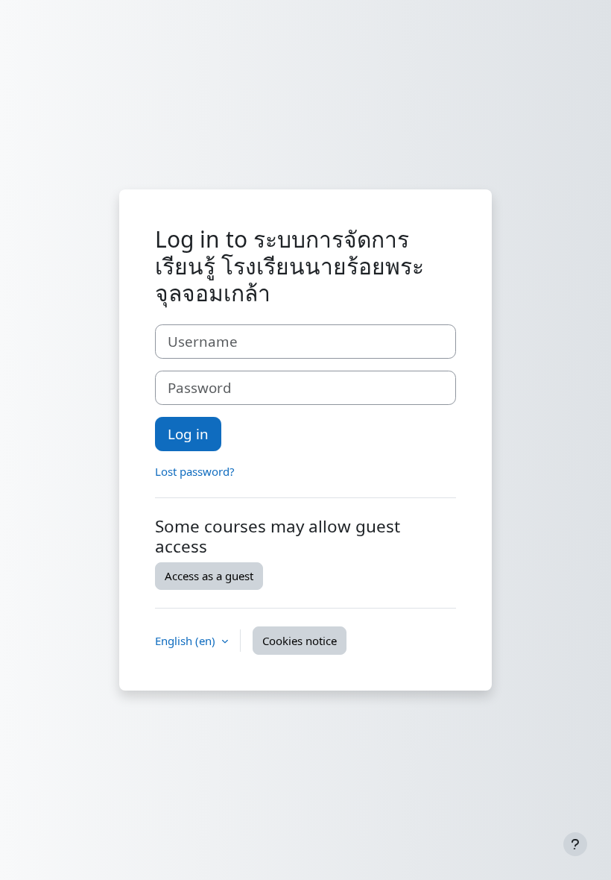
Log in (188, 433)
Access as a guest (209, 575)
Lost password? (195, 471)
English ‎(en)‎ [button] (186, 640)
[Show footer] (575, 844)
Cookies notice (299, 640)
